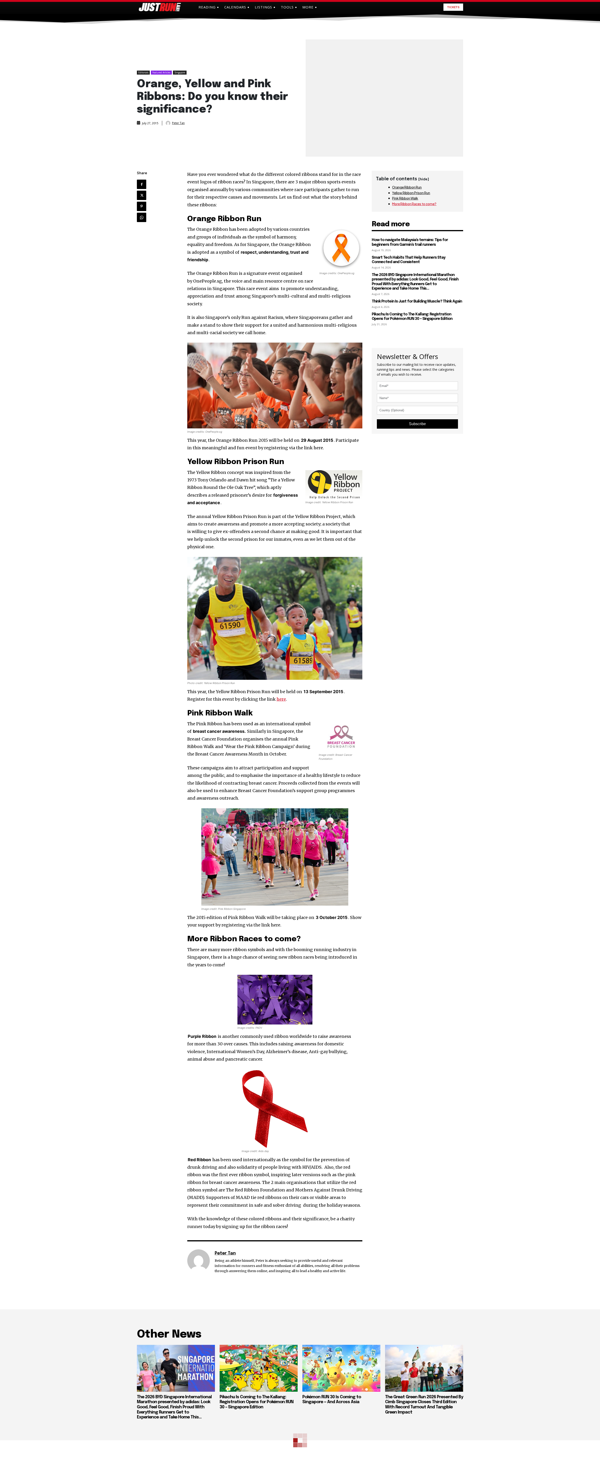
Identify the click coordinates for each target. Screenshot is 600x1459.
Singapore (179, 72)
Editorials (143, 72)
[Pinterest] (141, 206)
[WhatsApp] (141, 217)
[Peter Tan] (168, 123)
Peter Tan (178, 123)
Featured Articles (161, 72)
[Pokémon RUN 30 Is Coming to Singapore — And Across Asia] (341, 1368)
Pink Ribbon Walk (405, 198)
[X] (141, 195)
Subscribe (417, 424)
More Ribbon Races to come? (414, 204)
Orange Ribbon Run (407, 187)
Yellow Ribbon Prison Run (411, 193)
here (281, 699)
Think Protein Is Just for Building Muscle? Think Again (417, 301)
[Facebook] (141, 184)
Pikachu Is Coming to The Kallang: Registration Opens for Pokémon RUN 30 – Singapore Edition (412, 316)
